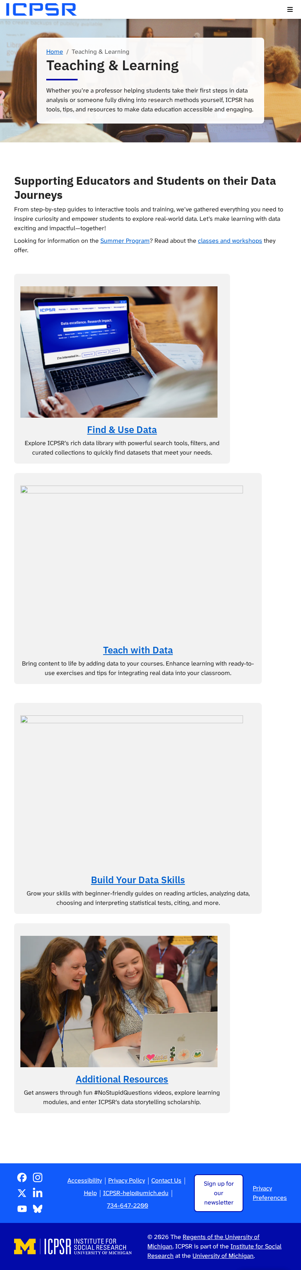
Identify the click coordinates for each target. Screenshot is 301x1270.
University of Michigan (223, 1256)
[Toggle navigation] (290, 9)
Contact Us (166, 1180)
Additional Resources (122, 1079)
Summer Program (125, 241)
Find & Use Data (122, 429)
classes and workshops (230, 241)
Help (90, 1193)
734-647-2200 (127, 1205)
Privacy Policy (126, 1180)
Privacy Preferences (270, 1193)
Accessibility (84, 1180)
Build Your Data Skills (138, 879)
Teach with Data (138, 650)
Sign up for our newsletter (219, 1192)
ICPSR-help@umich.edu (136, 1193)
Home (54, 51)
